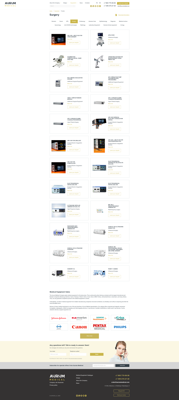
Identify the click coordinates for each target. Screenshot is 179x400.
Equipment (73, 3)
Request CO (121, 391)
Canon (61, 21)
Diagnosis (113, 21)
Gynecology (58, 25)
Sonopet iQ (71, 269)
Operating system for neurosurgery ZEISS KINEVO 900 (115, 58)
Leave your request (123, 3)
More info (69, 39)
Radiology (82, 25)
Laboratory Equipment (94, 25)
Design (65, 3)
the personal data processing (75, 358)
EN (100, 3)
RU (97, 3)
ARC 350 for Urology (74, 140)
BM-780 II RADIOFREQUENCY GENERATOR (113, 206)
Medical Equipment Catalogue (84, 375)
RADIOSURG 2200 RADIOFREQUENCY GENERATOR (72, 227)
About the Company (55, 3)
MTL (67, 21)
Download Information (123, 15)
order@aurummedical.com (123, 6)
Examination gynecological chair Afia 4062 (74, 58)
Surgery (74, 21)
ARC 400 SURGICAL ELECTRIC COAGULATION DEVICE (115, 119)
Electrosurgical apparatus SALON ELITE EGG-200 (115, 163)
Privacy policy (53, 385)
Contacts (87, 3)
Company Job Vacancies (56, 382)
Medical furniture (123, 21)
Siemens (54, 21)
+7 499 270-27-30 (110, 6)
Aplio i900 (111, 35)
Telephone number (75, 351)
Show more (89, 335)
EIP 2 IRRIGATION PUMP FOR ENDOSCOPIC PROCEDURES (114, 78)
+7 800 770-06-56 (110, 3)
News (81, 3)
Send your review (121, 395)
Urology (122, 25)
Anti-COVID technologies (70, 25)
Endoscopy (82, 21)
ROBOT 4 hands (113, 269)
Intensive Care (92, 21)
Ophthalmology (103, 21)
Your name (52, 351)
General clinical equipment (110, 25)
